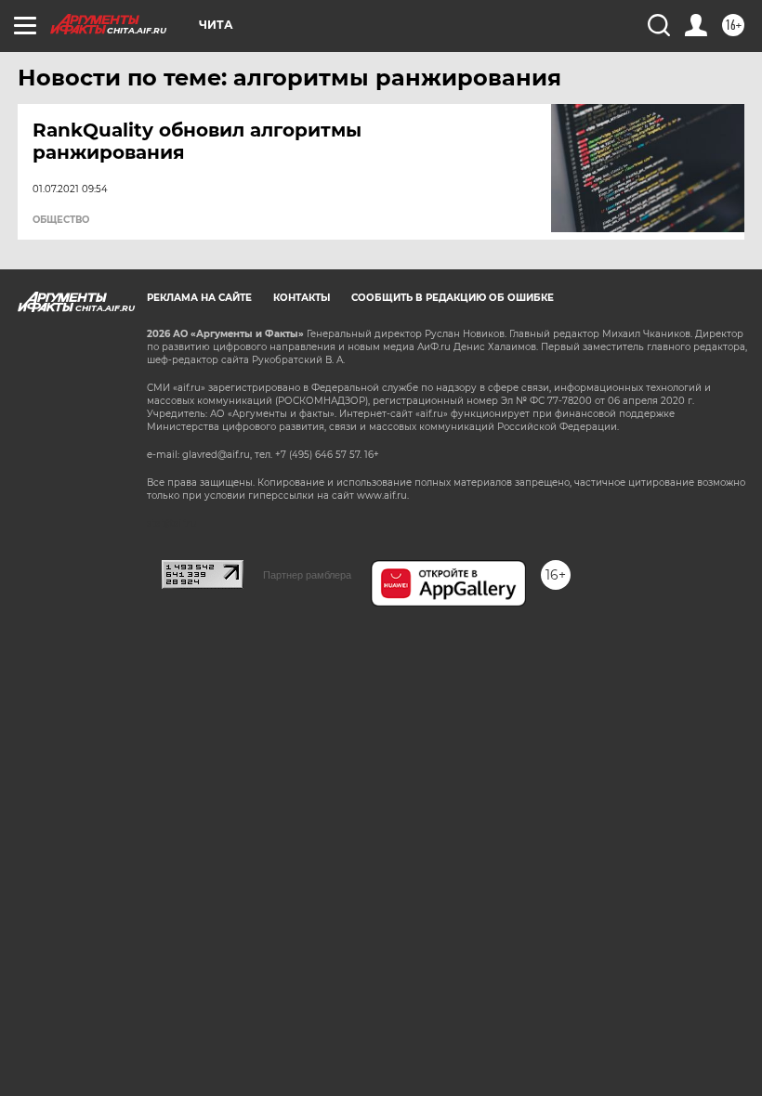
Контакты (301, 298)
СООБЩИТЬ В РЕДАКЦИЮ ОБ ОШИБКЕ (452, 298)
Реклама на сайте (199, 298)
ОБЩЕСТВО (61, 220)
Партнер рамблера (307, 575)
